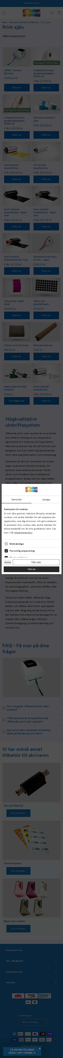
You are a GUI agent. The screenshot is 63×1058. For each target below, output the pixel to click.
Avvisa (8, 562)
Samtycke (17, 499)
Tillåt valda (36, 562)
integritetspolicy (23, 532)
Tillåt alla (31, 569)
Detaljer (46, 499)
